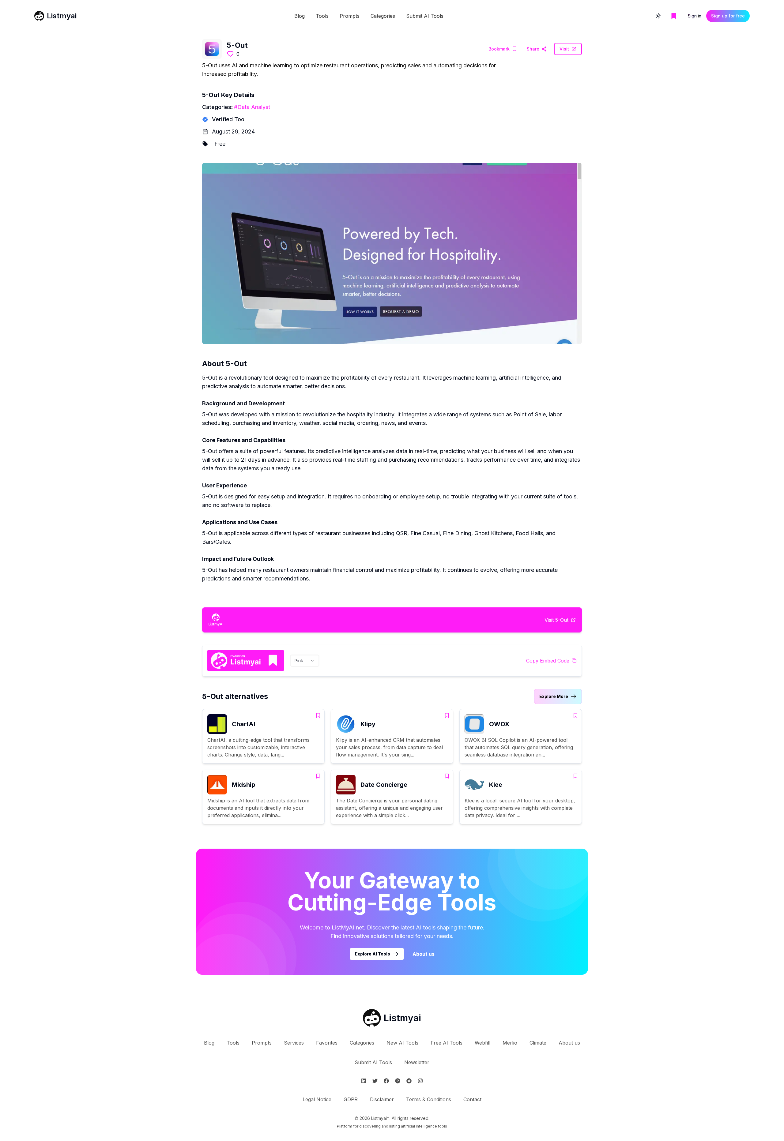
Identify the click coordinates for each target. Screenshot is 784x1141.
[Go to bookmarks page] (673, 15)
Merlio (510, 1043)
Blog (299, 16)
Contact (472, 1099)
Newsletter (416, 1062)
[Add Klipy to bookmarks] (447, 715)
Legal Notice (317, 1099)
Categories (383, 16)
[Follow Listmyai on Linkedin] (363, 1080)
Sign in (694, 15)
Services (294, 1043)
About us (424, 954)
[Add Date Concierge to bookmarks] (447, 776)
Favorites (326, 1043)
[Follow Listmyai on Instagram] (420, 1080)
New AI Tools (402, 1043)
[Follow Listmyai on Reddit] (409, 1080)
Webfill (482, 1043)
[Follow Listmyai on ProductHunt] (397, 1080)
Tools (322, 16)
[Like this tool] (230, 54)
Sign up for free (728, 15)
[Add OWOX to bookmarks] (575, 715)
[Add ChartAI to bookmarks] (318, 715)
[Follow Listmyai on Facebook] (386, 1080)
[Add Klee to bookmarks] (575, 776)
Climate (538, 1043)
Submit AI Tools (424, 16)
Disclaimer (382, 1099)
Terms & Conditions (428, 1099)
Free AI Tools (446, 1043)
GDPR (351, 1099)
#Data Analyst (252, 107)
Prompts (350, 16)
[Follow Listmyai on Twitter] (375, 1080)
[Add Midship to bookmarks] (318, 776)
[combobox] (304, 661)
